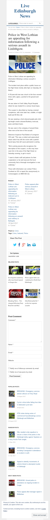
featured (20, 233)
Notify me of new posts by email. (21, 372)
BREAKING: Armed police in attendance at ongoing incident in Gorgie (28, 482)
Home (18, 27)
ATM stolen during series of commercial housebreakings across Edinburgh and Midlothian (29, 416)
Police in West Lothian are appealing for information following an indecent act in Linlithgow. (13, 191)
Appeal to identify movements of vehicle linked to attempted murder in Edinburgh (28, 464)
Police (26, 233)
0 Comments (36, 52)
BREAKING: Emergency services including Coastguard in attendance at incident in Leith (29, 450)
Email (10, 352)
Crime (17, 231)
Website (11, 360)
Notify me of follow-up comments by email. (24, 368)
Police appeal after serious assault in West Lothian (32, 186)
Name (10, 344)
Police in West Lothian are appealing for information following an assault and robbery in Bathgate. (15, 214)
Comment (12, 320)
